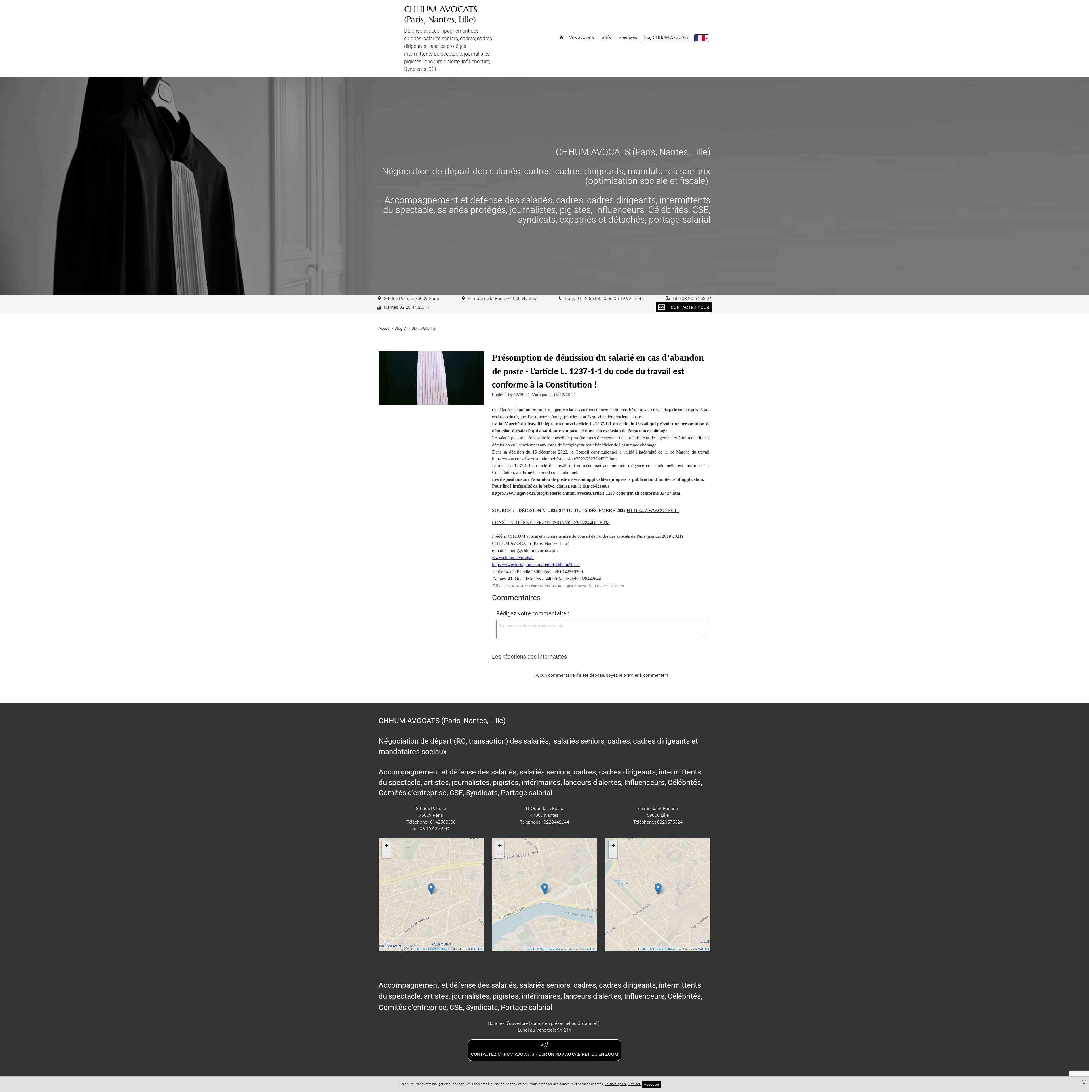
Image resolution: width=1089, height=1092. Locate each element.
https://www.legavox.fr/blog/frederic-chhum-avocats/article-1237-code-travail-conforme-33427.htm (586, 493)
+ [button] (386, 845)
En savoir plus (616, 1084)
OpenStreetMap (437, 949)
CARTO (476, 949)
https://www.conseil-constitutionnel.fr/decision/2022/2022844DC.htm (554, 458)
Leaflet (416, 949)
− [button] (386, 854)
